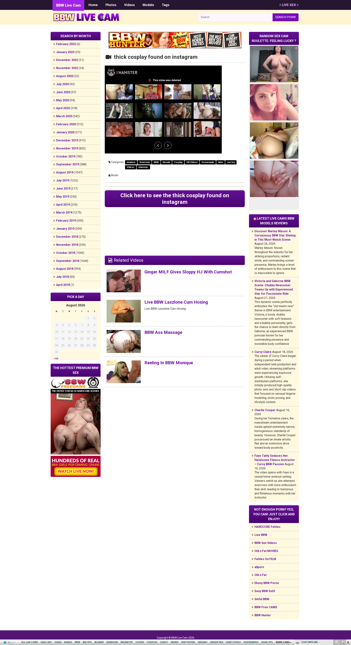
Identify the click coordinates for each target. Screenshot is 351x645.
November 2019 (67, 148)
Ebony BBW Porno (266, 583)
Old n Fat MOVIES (266, 551)
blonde (166, 162)
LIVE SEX (289, 5)
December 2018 (67, 236)
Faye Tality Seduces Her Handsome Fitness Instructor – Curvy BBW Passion (274, 460)
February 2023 (66, 44)
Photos (110, 5)
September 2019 (67, 164)
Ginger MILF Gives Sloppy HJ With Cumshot (188, 272)
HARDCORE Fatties (267, 527)
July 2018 (62, 277)
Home (93, 5)
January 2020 (65, 132)
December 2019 (67, 140)
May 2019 (62, 196)
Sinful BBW (261, 599)
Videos (129, 5)
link (348, 587)
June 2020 (63, 92)
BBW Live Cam (68, 5)
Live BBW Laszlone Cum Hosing (176, 302)
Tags (165, 5)
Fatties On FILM (265, 559)
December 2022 (67, 60)
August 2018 (64, 268)
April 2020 (63, 108)
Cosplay (178, 162)
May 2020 (62, 100)
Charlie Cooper (264, 410)
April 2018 (63, 285)
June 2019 (63, 188)
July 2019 (62, 180)
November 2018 (67, 244)
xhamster (143, 167)
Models (148, 5)
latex (220, 162)
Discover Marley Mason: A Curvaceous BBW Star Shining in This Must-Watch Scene (275, 235)
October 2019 (65, 156)
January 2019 (65, 228)
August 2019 (64, 172)
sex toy (231, 162)
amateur (131, 162)
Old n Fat (260, 575)
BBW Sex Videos (265, 543)
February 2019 (66, 220)
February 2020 (66, 124)
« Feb (56, 359)
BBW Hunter (262, 615)
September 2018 (67, 261)
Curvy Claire (262, 352)
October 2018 (65, 253)
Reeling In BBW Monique (168, 362)
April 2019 (63, 204)
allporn (259, 567)
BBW (156, 162)
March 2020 (64, 116)
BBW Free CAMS (265, 607)
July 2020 (62, 84)
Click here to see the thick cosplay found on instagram (174, 198)
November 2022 (67, 68)
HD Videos (192, 162)
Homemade (208, 162)
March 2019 (64, 212)
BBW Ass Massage (163, 332)
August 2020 (64, 76)
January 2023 (65, 52)
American (144, 162)
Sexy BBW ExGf (264, 591)
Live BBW (260, 535)
